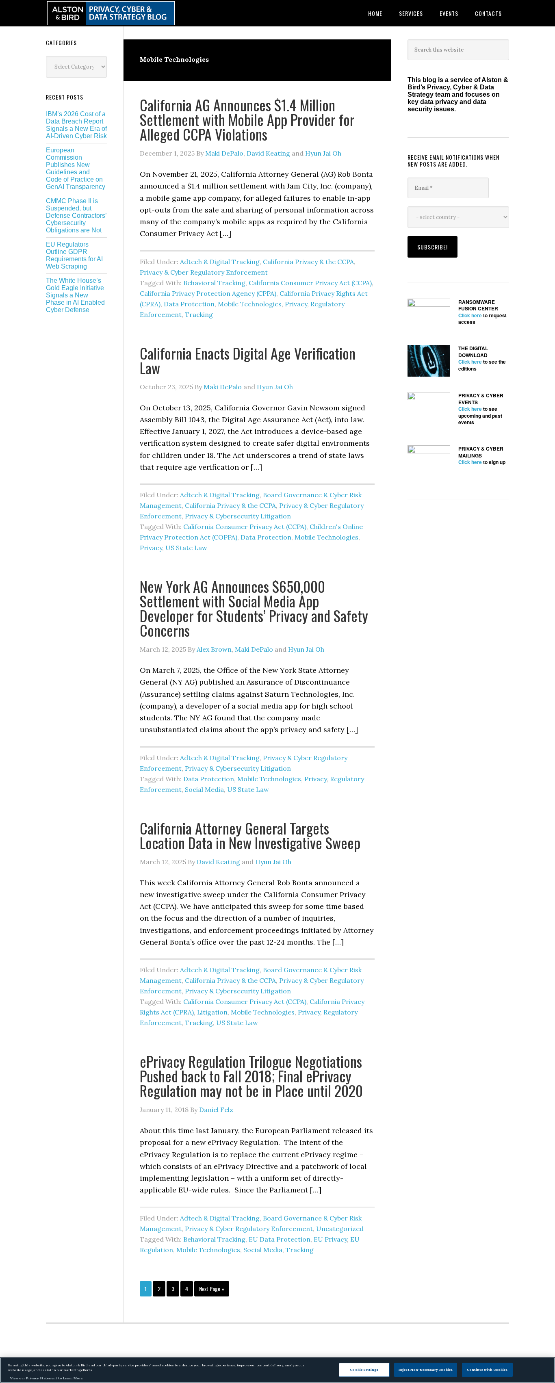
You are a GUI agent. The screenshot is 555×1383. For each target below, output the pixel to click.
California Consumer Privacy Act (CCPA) (310, 283)
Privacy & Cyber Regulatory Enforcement (204, 272)
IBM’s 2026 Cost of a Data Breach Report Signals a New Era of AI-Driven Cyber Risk (76, 125)
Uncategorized (340, 1229)
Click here (470, 315)
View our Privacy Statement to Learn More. (46, 1378)
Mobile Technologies (250, 304)
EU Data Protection (279, 1239)
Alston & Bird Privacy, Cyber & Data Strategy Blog (111, 13)
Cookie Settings (364, 1369)
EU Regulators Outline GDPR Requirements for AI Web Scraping (74, 255)
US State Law (186, 548)
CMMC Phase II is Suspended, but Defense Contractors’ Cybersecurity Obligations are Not (76, 215)
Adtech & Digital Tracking (220, 262)
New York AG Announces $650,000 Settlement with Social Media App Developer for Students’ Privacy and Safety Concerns (254, 608)
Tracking (199, 314)
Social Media (204, 789)
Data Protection (189, 304)
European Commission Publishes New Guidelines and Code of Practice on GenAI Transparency (75, 168)
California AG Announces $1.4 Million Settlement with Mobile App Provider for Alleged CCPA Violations (247, 119)
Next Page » (211, 1290)
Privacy (296, 304)
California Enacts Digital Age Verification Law (248, 360)
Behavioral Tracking (214, 283)
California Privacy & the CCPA (308, 262)
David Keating (268, 153)
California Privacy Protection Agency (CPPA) (208, 293)
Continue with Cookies (487, 1369)
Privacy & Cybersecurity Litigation (238, 516)
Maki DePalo (224, 153)
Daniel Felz (216, 1110)
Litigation (212, 1012)
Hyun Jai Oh (323, 153)
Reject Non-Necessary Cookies (426, 1369)
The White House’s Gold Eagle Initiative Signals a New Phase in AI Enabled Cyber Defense (75, 295)
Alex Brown (214, 649)
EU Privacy (330, 1239)
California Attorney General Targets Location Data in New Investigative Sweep (250, 835)
